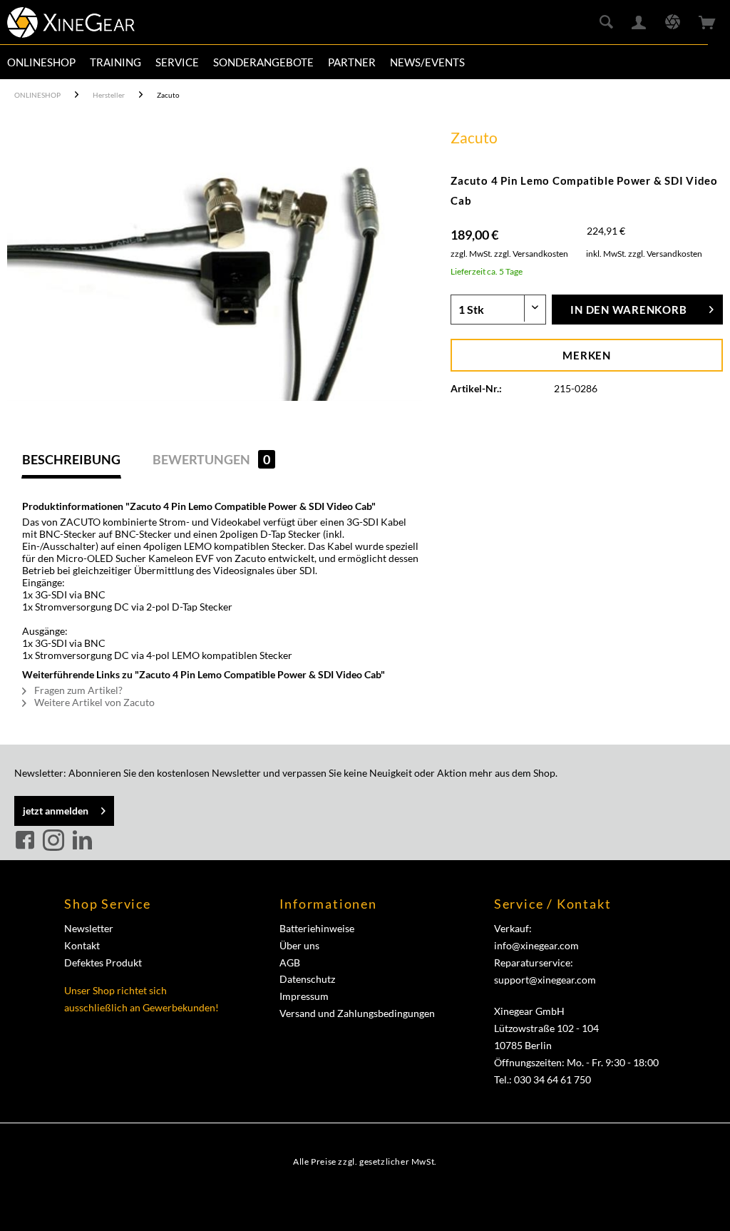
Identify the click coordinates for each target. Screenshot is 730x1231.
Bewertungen (211, 459)
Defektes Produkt (103, 962)
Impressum (304, 996)
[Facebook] (27, 841)
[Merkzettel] (672, 23)
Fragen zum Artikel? (77, 690)
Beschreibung (71, 459)
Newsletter (88, 928)
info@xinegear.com (536, 945)
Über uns (299, 945)
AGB (289, 962)
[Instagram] (55, 841)
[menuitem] (41, 62)
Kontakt (82, 945)
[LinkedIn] (82, 841)
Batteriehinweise (316, 928)
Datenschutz (307, 979)
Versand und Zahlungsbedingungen (357, 1013)
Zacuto (474, 137)
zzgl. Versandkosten (531, 253)
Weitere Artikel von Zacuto (93, 702)
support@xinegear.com (545, 980)
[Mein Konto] (639, 23)
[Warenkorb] (707, 23)
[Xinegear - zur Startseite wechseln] (71, 25)
